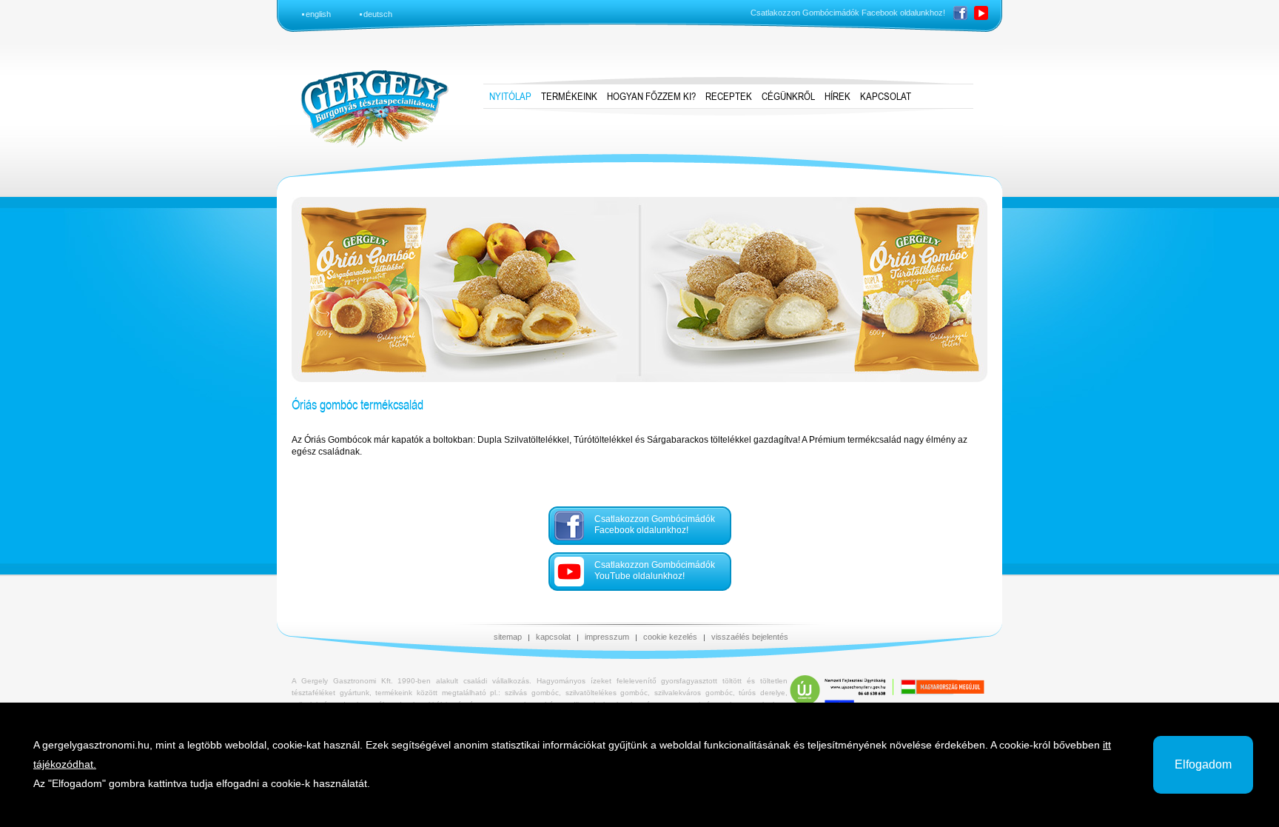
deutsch (377, 14)
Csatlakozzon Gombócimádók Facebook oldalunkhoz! (654, 524)
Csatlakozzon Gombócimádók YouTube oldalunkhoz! (654, 570)
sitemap (508, 636)
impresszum (607, 636)
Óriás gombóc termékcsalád (357, 404)
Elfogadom (1203, 764)
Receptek (728, 96)
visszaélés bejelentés (749, 636)
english (318, 14)
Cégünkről (788, 96)
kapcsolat (553, 636)
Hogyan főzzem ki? (651, 96)
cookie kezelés (670, 636)
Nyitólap (510, 96)
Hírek (837, 96)
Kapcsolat (885, 96)
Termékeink (569, 96)
